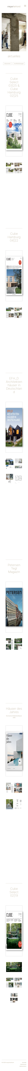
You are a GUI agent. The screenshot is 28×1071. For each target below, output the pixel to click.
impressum (23, 1064)
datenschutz (23, 1066)
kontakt (24, 1062)
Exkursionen (7, 63)
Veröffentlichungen (19, 63)
